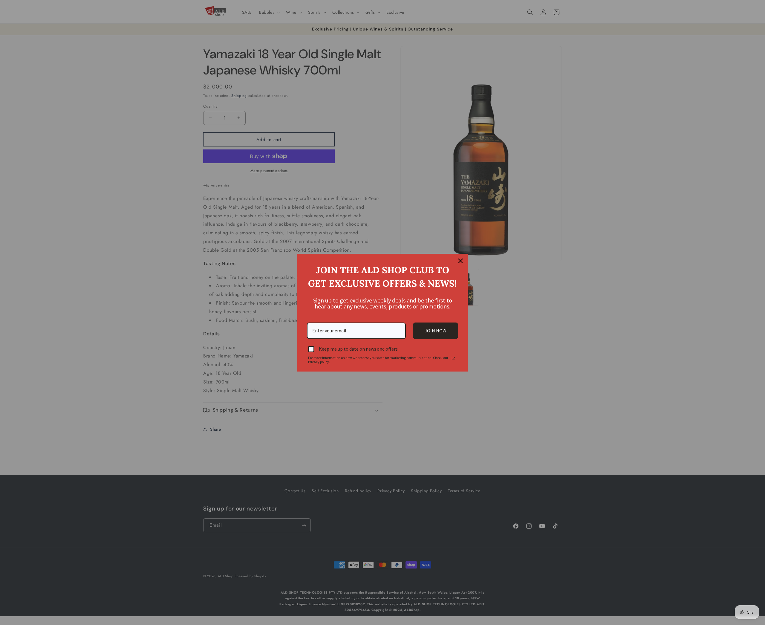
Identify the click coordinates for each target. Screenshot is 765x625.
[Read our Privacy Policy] (453, 358)
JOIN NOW (435, 331)
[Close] (460, 261)
